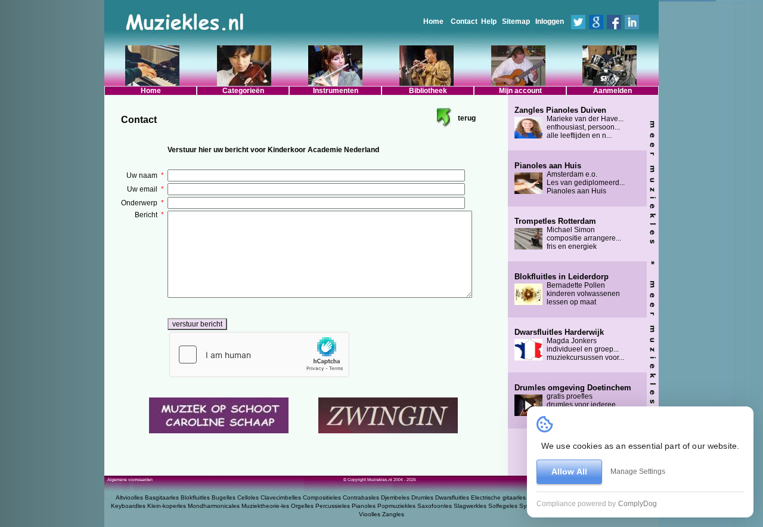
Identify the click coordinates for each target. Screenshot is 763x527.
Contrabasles (361, 497)
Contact (464, 21)
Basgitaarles (162, 497)
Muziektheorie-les (265, 506)
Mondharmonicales (214, 506)
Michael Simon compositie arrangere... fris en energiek (567, 234)
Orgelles (302, 506)
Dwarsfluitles (452, 497)
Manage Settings (637, 471)
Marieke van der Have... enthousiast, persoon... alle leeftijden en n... (569, 123)
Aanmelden (612, 91)
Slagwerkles (470, 506)
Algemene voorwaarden (130, 479)
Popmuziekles (396, 506)
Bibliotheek (428, 91)
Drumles (422, 497)
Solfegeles (502, 506)
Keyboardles (128, 506)
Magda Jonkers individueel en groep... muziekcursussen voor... (569, 345)
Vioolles (369, 514)
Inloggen (549, 21)
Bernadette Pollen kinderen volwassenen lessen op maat (567, 289)
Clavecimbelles (280, 497)
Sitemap (516, 21)
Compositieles (322, 497)
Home (433, 21)
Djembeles (395, 497)
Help (489, 21)
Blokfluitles (195, 497)
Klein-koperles (166, 506)
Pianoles (364, 506)
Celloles (248, 497)
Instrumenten (335, 91)
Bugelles (223, 497)
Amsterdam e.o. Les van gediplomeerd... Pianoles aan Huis (569, 178)
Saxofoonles (434, 506)
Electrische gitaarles (498, 497)
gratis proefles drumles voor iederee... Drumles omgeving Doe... (572, 400)
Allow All (569, 471)
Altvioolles (129, 497)
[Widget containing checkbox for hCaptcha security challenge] (259, 354)
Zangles (393, 514)
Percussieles (332, 506)
